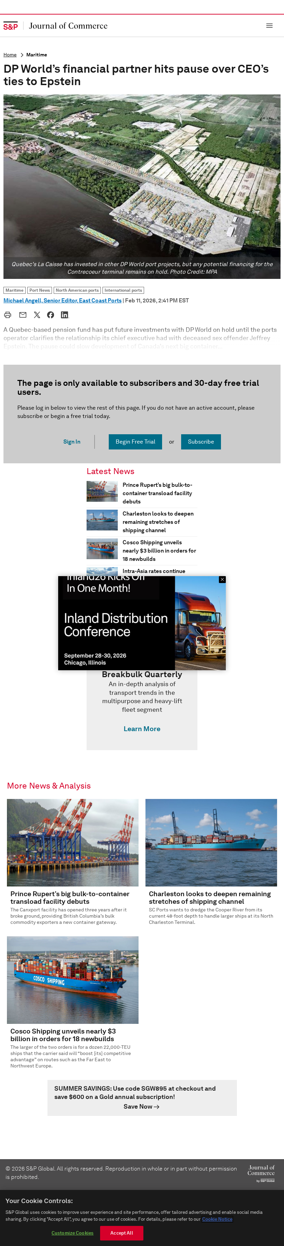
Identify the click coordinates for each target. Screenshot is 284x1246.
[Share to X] (37, 315)
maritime (36, 55)
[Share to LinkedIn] (65, 314)
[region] (142, 1218)
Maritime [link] (15, 290)
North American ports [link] (77, 290)
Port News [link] (39, 290)
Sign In (71, 441)
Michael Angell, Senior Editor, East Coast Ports (62, 300)
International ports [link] (123, 290)
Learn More (142, 729)
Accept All (121, 1233)
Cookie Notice (217, 1219)
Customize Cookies (73, 1233)
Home (10, 55)
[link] (142, 703)
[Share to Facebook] (50, 314)
